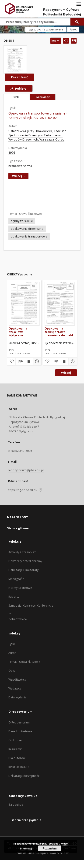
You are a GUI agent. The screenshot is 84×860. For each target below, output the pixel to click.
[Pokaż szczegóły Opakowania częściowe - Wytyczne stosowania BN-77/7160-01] (36, 361)
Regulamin (15, 749)
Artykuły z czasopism (22, 552)
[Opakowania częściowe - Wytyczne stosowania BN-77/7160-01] (24, 303)
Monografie (16, 579)
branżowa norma (20, 166)
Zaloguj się (15, 805)
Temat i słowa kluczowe (24, 662)
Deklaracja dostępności (24, 776)
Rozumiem (49, 848)
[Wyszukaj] (77, 22)
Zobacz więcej (18, 619)
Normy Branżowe (20, 588)
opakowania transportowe (29, 236)
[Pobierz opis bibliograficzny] (20, 361)
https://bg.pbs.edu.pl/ (23, 490)
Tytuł (11, 644)
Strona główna (18, 528)
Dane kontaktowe (20, 731)
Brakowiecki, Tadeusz (51, 131)
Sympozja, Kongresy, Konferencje (30, 606)
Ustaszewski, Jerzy (21, 131)
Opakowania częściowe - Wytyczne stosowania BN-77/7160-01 (20, 331)
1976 (11, 153)
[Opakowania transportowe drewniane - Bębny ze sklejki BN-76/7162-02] (15, 59)
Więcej (66, 373)
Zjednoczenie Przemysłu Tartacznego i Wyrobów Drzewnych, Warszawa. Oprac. (36, 137)
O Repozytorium (19, 722)
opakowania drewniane (27, 229)
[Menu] (78, 3)
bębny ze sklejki (22, 221)
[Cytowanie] (74, 41)
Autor (12, 653)
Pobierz (20, 89)
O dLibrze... (16, 740)
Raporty (13, 597)
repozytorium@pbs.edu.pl (26, 470)
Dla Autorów (16, 758)
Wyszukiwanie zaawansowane (46, 29)
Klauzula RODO (18, 767)
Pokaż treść (19, 77)
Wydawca (14, 688)
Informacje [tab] (43, 97)
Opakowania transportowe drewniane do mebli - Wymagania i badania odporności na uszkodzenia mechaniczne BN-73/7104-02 (59, 331)
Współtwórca (17, 680)
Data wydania (17, 697)
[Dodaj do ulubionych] (66, 41)
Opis (11, 671)
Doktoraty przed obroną (25, 561)
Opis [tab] (16, 97)
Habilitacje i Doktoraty (23, 570)
